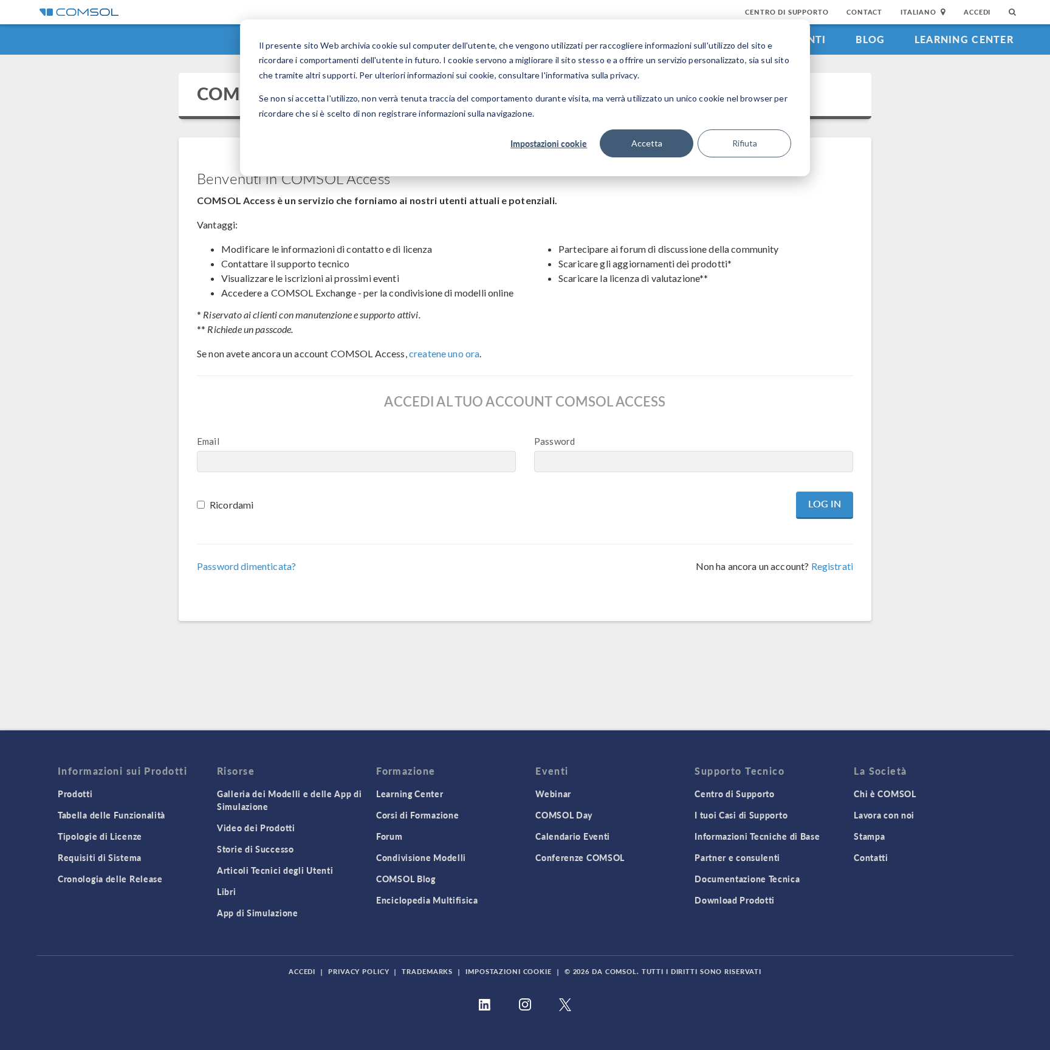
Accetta (646, 143)
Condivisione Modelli (421, 857)
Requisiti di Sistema (100, 857)
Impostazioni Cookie (508, 971)
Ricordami (231, 504)
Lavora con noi (884, 815)
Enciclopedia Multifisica (427, 900)
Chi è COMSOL (885, 793)
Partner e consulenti (737, 857)
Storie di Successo (255, 849)
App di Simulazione (257, 913)
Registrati (832, 566)
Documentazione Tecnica (747, 879)
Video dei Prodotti (256, 828)
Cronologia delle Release (110, 879)
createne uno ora (444, 353)
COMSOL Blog (406, 879)
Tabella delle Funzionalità (111, 815)
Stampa (869, 836)
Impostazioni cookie (548, 143)
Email (208, 441)
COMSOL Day (563, 815)
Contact (864, 11)
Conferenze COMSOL (580, 857)
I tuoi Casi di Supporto (741, 815)
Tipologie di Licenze (100, 836)
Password (554, 441)
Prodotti (75, 793)
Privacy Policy (358, 971)
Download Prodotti (735, 900)
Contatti (871, 857)
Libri (226, 891)
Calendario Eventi (572, 836)
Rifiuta (744, 143)
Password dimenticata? (246, 566)
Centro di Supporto (786, 11)
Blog (870, 39)
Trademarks (427, 971)
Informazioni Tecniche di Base (757, 836)
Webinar (553, 793)
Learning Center (964, 39)
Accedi (977, 11)
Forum (389, 836)
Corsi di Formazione (417, 815)
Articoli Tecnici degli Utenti (275, 870)
